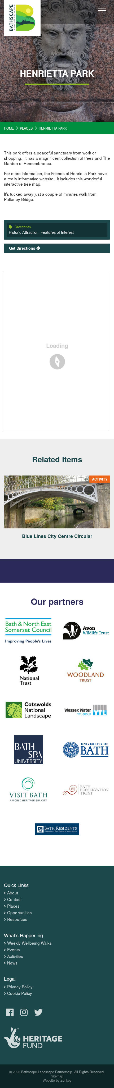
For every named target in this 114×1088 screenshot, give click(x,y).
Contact (14, 899)
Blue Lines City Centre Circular (57, 536)
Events (13, 949)
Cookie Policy (19, 993)
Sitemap (57, 1076)
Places (13, 906)
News (12, 963)
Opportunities (19, 912)
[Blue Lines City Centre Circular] (57, 502)
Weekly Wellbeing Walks (29, 943)
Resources (17, 919)
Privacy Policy (20, 986)
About (12, 892)
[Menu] (102, 14)
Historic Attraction (23, 232)
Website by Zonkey (57, 1080)
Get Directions (22, 248)
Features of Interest (57, 232)
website (47, 178)
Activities (15, 956)
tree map (32, 184)
